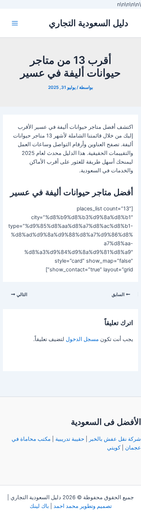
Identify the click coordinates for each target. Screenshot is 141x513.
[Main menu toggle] (14, 23)
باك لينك (39, 506)
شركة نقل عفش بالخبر (115, 439)
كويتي (113, 447)
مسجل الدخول (82, 339)
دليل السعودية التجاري (88, 23)
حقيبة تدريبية (69, 439)
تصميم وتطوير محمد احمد (83, 506)
